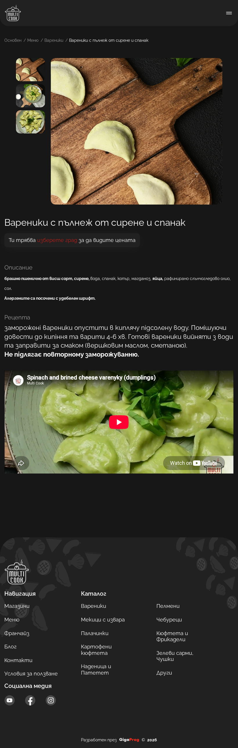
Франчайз (16, 633)
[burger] (229, 13)
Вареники (53, 40)
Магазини (17, 606)
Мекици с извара (103, 620)
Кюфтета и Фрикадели (172, 636)
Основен (12, 40)
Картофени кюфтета (96, 650)
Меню (33, 40)
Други (164, 673)
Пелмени (168, 606)
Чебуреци (169, 620)
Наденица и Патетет (96, 669)
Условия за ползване (31, 674)
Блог (10, 647)
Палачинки (95, 633)
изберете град (57, 240)
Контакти (18, 660)
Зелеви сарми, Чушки (174, 656)
